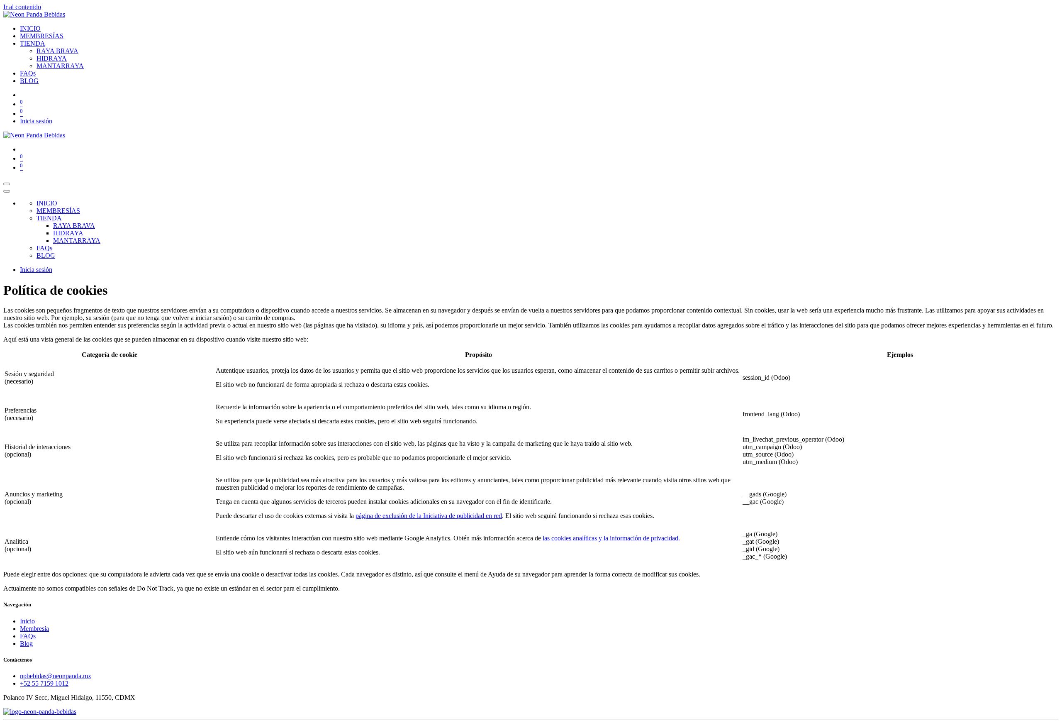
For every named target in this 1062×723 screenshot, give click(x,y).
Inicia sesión (36, 121)
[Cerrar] (6, 191)
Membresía (34, 628)
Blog (26, 643)
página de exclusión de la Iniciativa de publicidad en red (429, 515)
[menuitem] (30, 28)
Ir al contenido (22, 6)
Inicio (27, 621)
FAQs (28, 636)
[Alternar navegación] (6, 184)
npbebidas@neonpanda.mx (55, 675)
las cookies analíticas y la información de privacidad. (611, 538)
